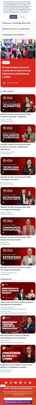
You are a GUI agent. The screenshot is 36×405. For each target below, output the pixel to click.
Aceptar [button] (13, 17)
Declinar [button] (22, 17)
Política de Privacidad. (22, 12)
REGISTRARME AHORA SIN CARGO (18, 402)
